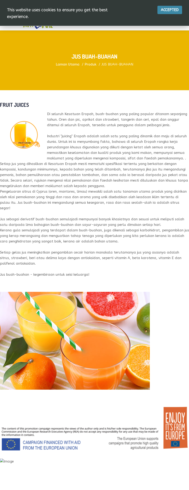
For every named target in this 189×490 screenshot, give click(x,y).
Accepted (170, 10)
